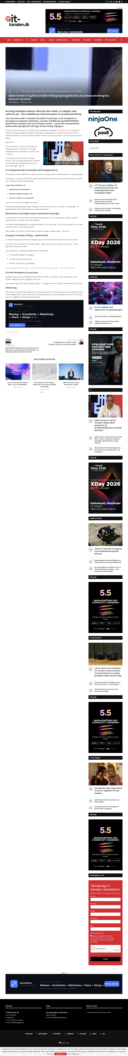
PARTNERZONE (17, 40)
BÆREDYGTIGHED (62, 40)
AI (27, 40)
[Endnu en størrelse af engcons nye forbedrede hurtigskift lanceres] (105, 534)
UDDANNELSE (76, 40)
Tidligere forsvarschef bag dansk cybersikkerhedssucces (106, 322)
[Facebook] (106, 1)
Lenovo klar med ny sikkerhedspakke (108, 316)
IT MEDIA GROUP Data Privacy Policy (98, 1012)
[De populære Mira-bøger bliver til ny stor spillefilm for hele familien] (105, 774)
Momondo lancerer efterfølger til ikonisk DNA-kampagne (106, 808)
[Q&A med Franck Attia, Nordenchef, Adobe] (44, 371)
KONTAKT (21, 2)
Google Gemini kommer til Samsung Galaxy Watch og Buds (107, 209)
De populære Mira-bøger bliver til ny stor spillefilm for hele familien (108, 790)
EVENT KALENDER (110, 40)
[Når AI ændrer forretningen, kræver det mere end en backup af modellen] (18, 371)
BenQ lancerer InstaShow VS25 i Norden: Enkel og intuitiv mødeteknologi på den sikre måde (106, 201)
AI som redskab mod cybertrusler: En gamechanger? (108, 308)
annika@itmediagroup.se (58, 1017)
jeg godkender (60, 1054)
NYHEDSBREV (10, 2)
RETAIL (42, 40)
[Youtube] (116, 1)
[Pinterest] (111, 1)
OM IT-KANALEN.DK (34, 2)
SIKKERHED (34, 40)
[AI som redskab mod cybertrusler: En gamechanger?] (105, 293)
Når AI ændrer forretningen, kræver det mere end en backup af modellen (17, 385)
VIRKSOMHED (87, 40)
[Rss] (121, 1)
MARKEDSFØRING (49, 2)
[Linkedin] (113, 1)
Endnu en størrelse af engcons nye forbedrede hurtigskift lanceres (108, 551)
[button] (8, 378)
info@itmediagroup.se (17, 1022)
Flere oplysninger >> (74, 1054)
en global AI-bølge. (64, 130)
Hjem (10, 91)
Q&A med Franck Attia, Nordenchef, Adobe (44, 384)
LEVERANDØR (98, 40)
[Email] (119, 1)
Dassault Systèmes (12, 332)
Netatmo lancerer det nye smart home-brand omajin (106, 690)
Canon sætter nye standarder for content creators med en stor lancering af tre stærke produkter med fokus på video (108, 672)
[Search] (121, 40)
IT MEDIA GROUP (64, 2)
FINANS (51, 40)
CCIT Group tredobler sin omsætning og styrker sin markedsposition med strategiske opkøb (106, 189)
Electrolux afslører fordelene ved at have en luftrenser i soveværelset (107, 683)
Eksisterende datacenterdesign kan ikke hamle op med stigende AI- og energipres (107, 450)
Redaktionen (14, 102)
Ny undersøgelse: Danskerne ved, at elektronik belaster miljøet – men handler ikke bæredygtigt (107, 569)
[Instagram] (108, 1)
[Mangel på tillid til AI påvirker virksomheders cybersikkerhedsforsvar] (71, 371)
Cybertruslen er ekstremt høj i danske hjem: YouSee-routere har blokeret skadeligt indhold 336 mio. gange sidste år (108, 440)
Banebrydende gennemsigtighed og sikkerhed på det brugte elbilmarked (107, 561)
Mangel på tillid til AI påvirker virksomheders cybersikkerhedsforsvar (71, 385)
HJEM (8, 40)
